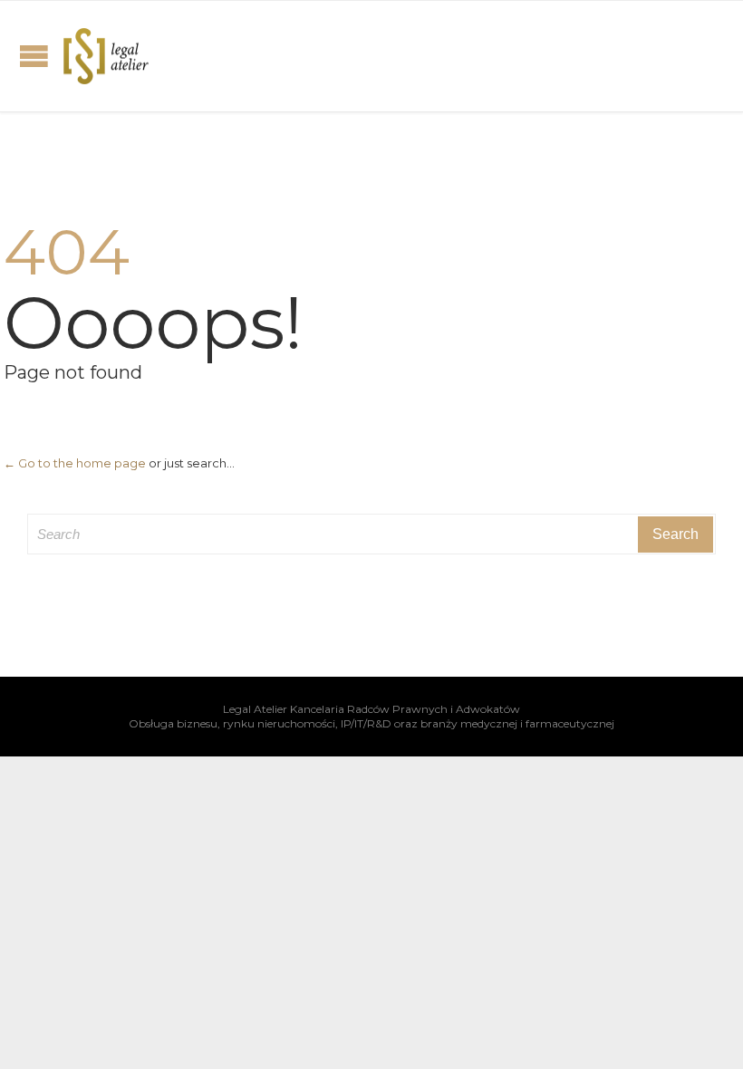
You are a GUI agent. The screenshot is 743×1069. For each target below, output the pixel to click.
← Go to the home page (75, 463)
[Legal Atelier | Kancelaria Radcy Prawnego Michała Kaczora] (106, 56)
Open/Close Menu (34, 56)
